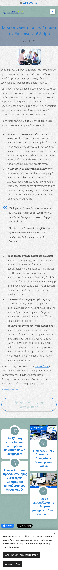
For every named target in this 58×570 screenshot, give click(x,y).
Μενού (52, 11)
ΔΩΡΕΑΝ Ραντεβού (31, 2)
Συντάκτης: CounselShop (10, 390)
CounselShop (42, 366)
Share (9, 525)
